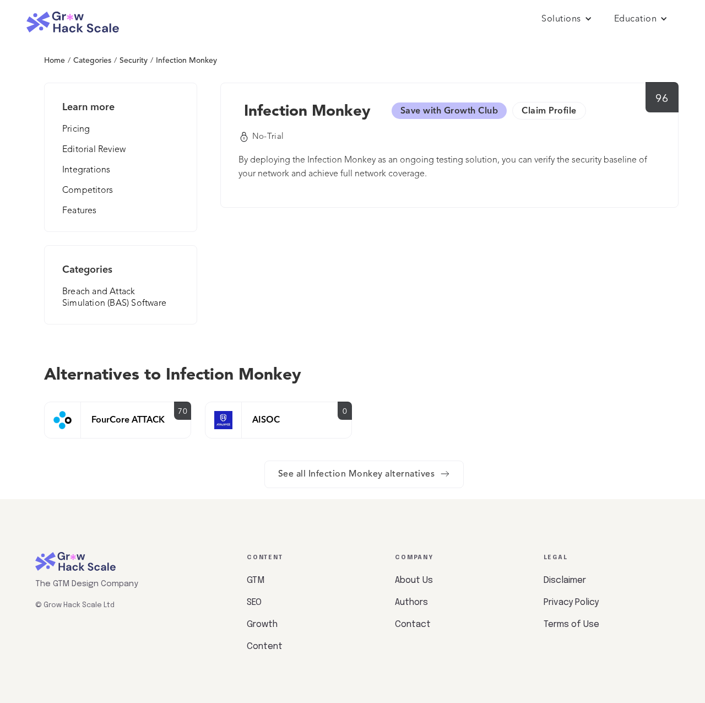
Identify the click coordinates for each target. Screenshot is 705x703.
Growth (262, 624)
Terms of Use (571, 624)
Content (265, 646)
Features (79, 211)
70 (182, 411)
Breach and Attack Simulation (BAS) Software (114, 298)
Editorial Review (94, 149)
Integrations (86, 170)
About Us (414, 580)
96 (661, 99)
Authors (411, 602)
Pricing (76, 129)
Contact (413, 624)
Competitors (87, 190)
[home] (72, 22)
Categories (92, 60)
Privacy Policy (571, 602)
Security (134, 60)
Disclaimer (565, 580)
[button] (566, 19)
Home (54, 60)
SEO (254, 602)
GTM (255, 580)
